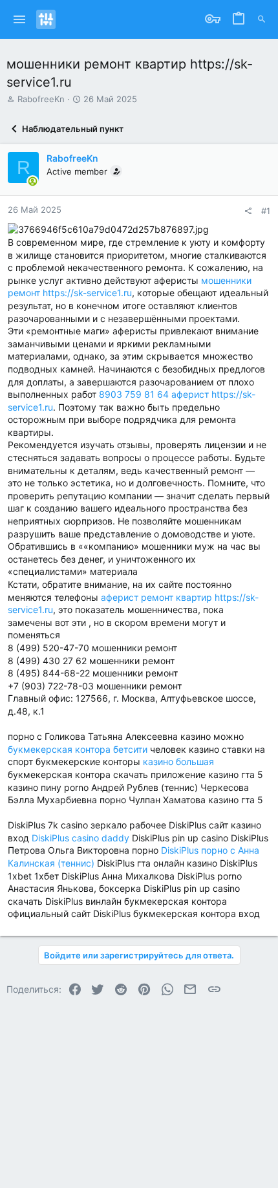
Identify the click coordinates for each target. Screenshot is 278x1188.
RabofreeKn (41, 99)
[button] (19, 19)
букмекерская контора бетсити (77, 749)
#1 (265, 211)
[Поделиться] (248, 211)
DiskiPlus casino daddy (80, 837)
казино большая (178, 761)
